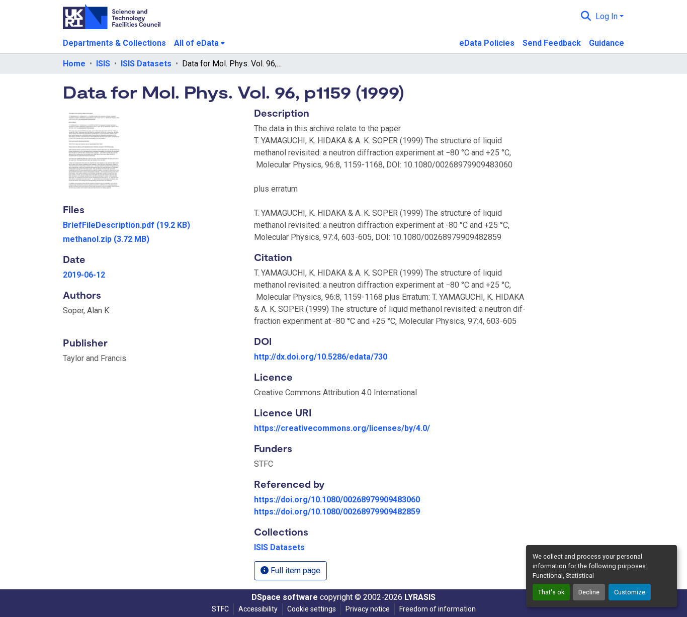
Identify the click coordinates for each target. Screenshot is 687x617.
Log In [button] (607, 16)
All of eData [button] (196, 43)
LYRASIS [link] (420, 597)
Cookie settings (311, 609)
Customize (629, 592)
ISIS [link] (103, 63)
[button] (586, 17)
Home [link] (74, 63)
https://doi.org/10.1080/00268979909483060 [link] (337, 499)
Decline (588, 592)
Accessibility (258, 609)
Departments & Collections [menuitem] (114, 43)
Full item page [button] (294, 570)
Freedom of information (437, 609)
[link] (152, 225)
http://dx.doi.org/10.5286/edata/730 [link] (320, 357)
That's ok (551, 592)
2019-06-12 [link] (84, 275)
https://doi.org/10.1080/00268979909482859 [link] (337, 511)
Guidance (606, 43)
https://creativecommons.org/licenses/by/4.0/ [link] (342, 428)
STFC (220, 609)
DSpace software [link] (284, 597)
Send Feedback (552, 43)
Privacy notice (368, 609)
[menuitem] (199, 43)
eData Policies (486, 43)
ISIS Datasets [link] (146, 63)
